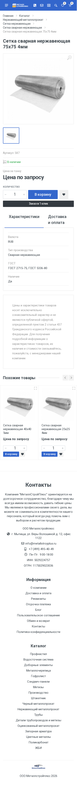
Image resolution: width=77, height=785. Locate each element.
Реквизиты (38, 599)
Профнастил (38, 654)
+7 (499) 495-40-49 (41, 549)
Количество (11, 186)
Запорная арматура (38, 731)
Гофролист (38, 676)
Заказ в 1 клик (38, 203)
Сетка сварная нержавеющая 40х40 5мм (17, 429)
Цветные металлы (38, 737)
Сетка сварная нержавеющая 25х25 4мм (56, 429)
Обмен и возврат (38, 621)
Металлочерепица (38, 670)
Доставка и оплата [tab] (57, 219)
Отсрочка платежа (38, 604)
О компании (38, 587)
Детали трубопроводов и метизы (38, 720)
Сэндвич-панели (38, 681)
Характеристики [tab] (24, 216)
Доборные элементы (38, 665)
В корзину (43, 194)
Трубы (38, 715)
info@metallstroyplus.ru (40, 543)
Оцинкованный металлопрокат (38, 726)
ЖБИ (38, 748)
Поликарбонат (38, 742)
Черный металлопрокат (38, 703)
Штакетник (38, 698)
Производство (38, 692)
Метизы (38, 687)
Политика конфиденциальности (38, 632)
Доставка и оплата (38, 593)
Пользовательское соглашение (38, 615)
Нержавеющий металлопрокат (38, 709)
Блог (38, 610)
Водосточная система (38, 659)
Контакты (38, 626)
